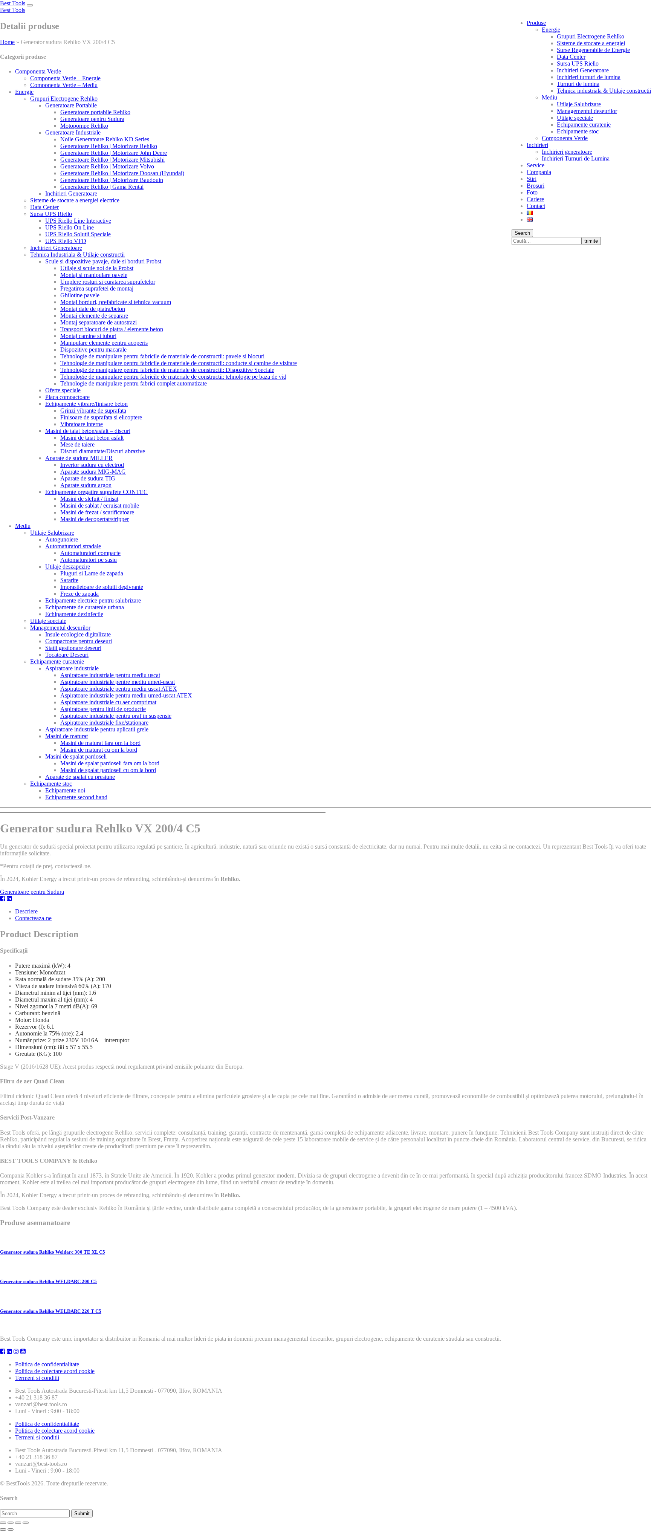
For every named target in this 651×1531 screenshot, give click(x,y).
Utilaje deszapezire (67, 566)
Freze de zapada (79, 593)
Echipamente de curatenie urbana (84, 607)
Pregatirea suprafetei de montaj (96, 288)
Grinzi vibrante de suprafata (93, 410)
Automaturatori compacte (90, 553)
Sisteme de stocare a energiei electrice (74, 200)
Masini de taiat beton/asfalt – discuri (87, 431)
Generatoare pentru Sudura (92, 119)
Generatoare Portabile (71, 105)
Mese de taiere (77, 444)
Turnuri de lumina (578, 84)
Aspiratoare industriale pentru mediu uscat (110, 675)
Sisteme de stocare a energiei (591, 43)
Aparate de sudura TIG (87, 478)
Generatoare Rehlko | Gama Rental (102, 187)
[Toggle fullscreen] (18, 1523)
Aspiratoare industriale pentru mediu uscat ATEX (118, 688)
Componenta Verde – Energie (65, 78)
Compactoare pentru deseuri (78, 641)
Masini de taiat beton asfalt (92, 437)
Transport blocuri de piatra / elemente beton (111, 329)
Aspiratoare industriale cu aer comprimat (108, 702)
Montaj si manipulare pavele (93, 275)
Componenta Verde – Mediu (64, 85)
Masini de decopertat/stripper (94, 519)
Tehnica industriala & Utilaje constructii (604, 90)
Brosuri (535, 185)
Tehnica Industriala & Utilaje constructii (77, 254)
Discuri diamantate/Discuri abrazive (102, 451)
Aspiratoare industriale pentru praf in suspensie (115, 716)
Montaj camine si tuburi (88, 336)
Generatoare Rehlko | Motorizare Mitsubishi (112, 159)
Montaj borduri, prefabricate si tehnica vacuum (115, 302)
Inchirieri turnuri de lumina (588, 77)
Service (535, 165)
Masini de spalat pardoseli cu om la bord (108, 770)
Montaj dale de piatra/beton (92, 309)
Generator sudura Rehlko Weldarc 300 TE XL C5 (52, 1252)
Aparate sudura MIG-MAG (93, 471)
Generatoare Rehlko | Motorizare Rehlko (108, 146)
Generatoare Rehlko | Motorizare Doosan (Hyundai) (122, 173)
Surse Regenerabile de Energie (593, 50)
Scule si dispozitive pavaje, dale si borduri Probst (103, 261)
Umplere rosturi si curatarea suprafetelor (107, 281)
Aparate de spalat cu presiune (80, 777)
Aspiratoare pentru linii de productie (103, 709)
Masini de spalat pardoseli (76, 756)
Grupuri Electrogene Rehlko (590, 36)
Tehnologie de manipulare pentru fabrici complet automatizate (133, 383)
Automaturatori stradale (73, 546)
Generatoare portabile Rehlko (95, 112)
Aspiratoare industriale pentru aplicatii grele (96, 729)
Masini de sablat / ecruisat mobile (99, 505)
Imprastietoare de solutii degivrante (101, 587)
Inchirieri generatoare (567, 151)
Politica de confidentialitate (47, 1364)
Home (7, 42)
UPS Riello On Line (69, 227)
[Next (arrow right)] (11, 1529)
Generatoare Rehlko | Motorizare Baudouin (111, 180)
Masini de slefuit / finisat (89, 499)
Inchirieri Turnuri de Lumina (576, 158)
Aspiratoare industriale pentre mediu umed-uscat (117, 682)
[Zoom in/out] (26, 1523)
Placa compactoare (67, 397)
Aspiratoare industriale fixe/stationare (104, 722)
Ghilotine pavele (79, 295)
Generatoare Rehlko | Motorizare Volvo (107, 166)
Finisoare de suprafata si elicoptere (101, 417)
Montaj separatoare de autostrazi (98, 322)
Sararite (69, 580)
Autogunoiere (61, 539)
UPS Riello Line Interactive (78, 220)
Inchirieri (537, 145)
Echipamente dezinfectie (74, 614)
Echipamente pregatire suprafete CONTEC (96, 492)
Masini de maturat (66, 736)
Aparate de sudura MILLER (79, 458)
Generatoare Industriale (73, 132)
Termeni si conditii (37, 1378)
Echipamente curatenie (584, 124)
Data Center (571, 57)
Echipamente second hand (76, 797)
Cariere (535, 199)
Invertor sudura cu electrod (92, 465)
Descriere (26, 911)
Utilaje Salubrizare (579, 104)
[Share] (11, 1523)
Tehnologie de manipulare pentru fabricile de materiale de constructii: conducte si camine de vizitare (178, 363)
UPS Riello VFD (65, 241)
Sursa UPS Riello (578, 63)
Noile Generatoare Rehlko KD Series (104, 139)
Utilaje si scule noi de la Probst (96, 268)
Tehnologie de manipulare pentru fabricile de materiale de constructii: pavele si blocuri (162, 356)
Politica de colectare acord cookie (55, 1371)
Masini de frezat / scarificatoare (97, 512)
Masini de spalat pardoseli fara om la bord (109, 763)
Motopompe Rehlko (84, 125)
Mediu (549, 97)
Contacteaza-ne (33, 918)
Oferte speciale (63, 390)
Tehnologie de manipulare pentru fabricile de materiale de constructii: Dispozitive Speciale (167, 370)
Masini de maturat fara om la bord (100, 743)
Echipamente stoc (578, 131)
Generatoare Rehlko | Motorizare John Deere (113, 153)
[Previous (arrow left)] (3, 1529)
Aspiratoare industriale (72, 668)
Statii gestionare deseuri (73, 648)
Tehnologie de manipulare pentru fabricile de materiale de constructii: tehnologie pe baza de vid (173, 376)
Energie (551, 29)
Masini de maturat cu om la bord (98, 749)
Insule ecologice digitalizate (78, 634)
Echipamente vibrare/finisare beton (86, 404)
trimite (591, 241)
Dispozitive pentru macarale (93, 349)
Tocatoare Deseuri (67, 655)
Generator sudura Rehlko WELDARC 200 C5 (48, 1281)
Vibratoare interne (81, 424)
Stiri (531, 179)
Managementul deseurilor (587, 111)
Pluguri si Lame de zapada (91, 573)
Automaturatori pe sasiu (88, 560)
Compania (539, 172)
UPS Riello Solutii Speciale (78, 234)
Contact (536, 206)
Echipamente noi (65, 790)
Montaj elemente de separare (94, 315)
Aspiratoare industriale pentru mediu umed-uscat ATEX (126, 695)
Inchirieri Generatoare (583, 70)
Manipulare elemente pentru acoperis (104, 343)
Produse (536, 23)
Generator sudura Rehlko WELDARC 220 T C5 (50, 1311)
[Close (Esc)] (3, 1523)
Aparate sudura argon (86, 485)
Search (522, 233)
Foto (532, 192)
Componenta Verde (565, 138)
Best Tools (12, 3)
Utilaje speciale (575, 118)
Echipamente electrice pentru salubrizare (93, 600)
